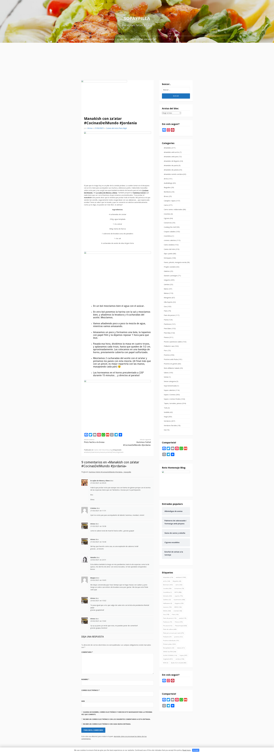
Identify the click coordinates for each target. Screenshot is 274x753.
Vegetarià (119, 452)
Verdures (167, 421)
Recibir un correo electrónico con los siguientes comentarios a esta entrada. (116, 719)
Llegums (167, 280)
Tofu (165, 408)
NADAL (167, 611)
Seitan (166, 377)
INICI (95, 39)
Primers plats (169, 644)
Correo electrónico (90, 690)
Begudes (167, 187)
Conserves (168, 223)
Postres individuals (171, 640)
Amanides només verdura (173, 174)
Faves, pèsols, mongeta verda (175, 262)
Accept (195, 750)
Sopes (183, 655)
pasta (182, 618)
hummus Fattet (139, 193)
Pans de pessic (169, 315)
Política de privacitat (143, 39)
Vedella (166, 412)
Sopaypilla (137, 18)
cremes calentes (170, 240)
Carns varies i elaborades (173, 209)
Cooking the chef (170, 227)
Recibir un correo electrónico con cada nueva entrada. (107, 724)
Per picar (167, 626)
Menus (85, 39)
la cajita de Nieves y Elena (100, 480)
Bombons (167, 192)
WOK (165, 663)
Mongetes (167, 297)
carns (178, 585)
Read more (186, 750)
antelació (87, 452)
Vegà (125, 128)
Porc (165, 350)
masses (103, 452)
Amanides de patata (171, 170)
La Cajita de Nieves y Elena (106, 193)
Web (83, 701)
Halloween (167, 603)
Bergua (93, 578)
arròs (166, 581)
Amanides (167, 148)
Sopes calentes (169, 390)
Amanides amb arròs (171, 152)
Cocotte (167, 588)
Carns (166, 205)
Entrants (167, 596)
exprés (179, 596)
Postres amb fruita (171, 359)
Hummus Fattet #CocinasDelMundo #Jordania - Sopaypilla (110, 472)
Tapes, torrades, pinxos (173, 403)
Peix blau (167, 333)
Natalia (93, 557)
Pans (121, 128)
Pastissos (167, 324)
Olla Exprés (168, 302)
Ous (165, 306)
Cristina (93, 508)
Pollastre (167, 637)
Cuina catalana (169, 245)
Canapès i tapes (170, 201)
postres (178, 637)
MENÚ (178, 607)
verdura (180, 659)
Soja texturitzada (170, 386)
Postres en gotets (171, 364)
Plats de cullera (169, 629)
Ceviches (167, 214)
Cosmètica (168, 236)
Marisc (166, 289)
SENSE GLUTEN (169, 652)
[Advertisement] (137, 59)
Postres (167, 355)
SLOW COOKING (170, 655)
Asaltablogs (168, 183)
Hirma (89, 128)
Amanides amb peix (171, 156)
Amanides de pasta (171, 165)
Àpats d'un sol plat (178, 663)
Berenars (168, 585)
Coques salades (170, 231)
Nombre (85, 679)
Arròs (166, 179)
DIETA (177, 592)
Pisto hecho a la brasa (94, 441)
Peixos (166, 337)
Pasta (166, 320)
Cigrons (166, 218)
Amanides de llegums (171, 161)
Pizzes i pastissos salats (173, 342)
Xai (165, 430)
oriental (109, 452)
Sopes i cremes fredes (172, 399)
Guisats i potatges (170, 275)
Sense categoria (170, 381)
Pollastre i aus (169, 346)
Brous (166, 196)
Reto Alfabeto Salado (171, 368)
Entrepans (167, 258)
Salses (166, 372)
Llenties (167, 284)
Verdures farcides (170, 425)
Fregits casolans (170, 267)
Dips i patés (168, 253)
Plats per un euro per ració (173, 633)
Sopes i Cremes (169, 394)
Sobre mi (122, 39)
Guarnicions (95, 452)
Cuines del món (112, 128)
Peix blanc (167, 328)
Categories (107, 39)
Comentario (87, 652)
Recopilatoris (168, 648)
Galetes (167, 271)
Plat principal (181, 626)
